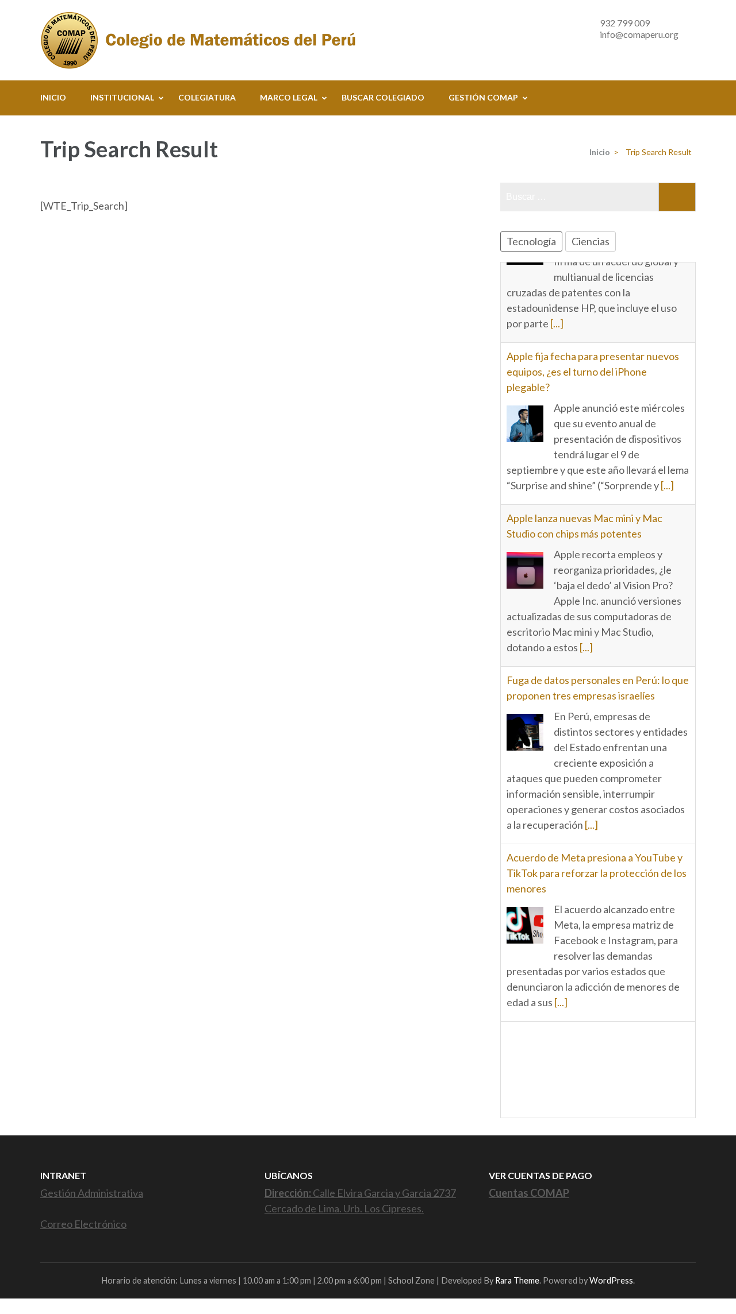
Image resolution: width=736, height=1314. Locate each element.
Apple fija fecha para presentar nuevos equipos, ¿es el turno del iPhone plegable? (593, 291)
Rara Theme (517, 1280)
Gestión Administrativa (91, 1193)
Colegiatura (207, 97)
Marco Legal (288, 97)
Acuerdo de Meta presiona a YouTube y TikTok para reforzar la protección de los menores (597, 792)
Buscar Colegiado (383, 97)
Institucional (122, 97)
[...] (667, 405)
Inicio (53, 97)
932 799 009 (625, 22)
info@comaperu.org (639, 34)
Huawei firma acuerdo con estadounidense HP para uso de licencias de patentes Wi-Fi (597, 970)
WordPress (611, 1280)
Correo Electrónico (83, 1224)
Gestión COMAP (483, 97)
